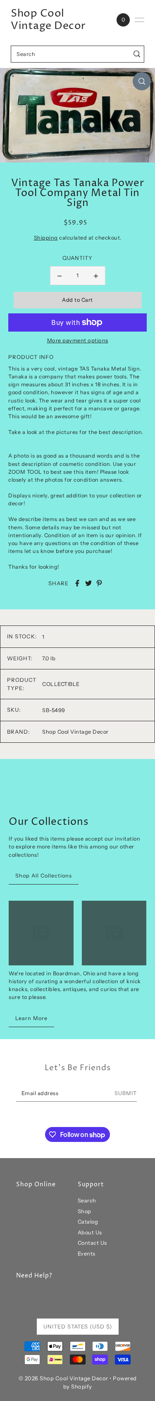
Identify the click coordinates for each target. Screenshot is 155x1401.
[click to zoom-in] (142, 81)
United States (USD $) (77, 1326)
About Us (90, 1232)
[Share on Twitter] (88, 583)
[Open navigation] (139, 20)
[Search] (136, 54)
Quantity (77, 258)
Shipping (46, 238)
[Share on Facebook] (77, 583)
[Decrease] (59, 276)
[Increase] (96, 276)
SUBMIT (125, 1093)
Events (86, 1254)
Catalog (88, 1222)
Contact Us (92, 1243)
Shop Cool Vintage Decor (48, 19)
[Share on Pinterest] (99, 583)
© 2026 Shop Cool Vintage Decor (63, 1378)
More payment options (77, 340)
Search (87, 1200)
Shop (84, 1211)
